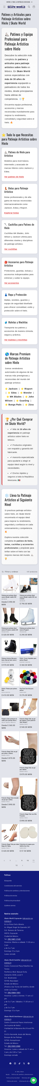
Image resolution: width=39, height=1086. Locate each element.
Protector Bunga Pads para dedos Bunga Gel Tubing (10, 845)
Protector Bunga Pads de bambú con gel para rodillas (10, 798)
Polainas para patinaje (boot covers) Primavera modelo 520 (10, 629)
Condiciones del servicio (13, 886)
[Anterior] (4, 860)
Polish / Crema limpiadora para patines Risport (28, 659)
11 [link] (33, 861)
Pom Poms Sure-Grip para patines (26, 689)
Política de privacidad (12, 900)
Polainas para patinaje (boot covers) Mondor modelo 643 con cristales (28, 597)
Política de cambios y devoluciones (17, 891)
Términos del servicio (28, 1078)
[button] (4, 6)
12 (16, 865)
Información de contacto (26, 1081)
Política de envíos (10, 896)
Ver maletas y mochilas (15, 340)
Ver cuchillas (10, 249)
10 (28, 860)
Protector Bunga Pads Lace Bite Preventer (28, 815)
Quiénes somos (9, 905)
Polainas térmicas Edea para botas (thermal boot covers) (9, 659)
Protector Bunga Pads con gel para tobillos (27, 768)
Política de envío (12, 1081)
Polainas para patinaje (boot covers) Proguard (27, 629)
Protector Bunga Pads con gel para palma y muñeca (9, 752)
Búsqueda (8, 881)
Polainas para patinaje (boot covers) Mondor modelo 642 (9, 596)
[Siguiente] (22, 865)
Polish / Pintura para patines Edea (9, 689)
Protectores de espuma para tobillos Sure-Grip (27, 845)
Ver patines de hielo (14, 177)
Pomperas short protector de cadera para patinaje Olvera (9, 719)
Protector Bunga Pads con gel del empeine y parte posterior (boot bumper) (27, 720)
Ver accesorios (11, 283)
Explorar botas (11, 213)
